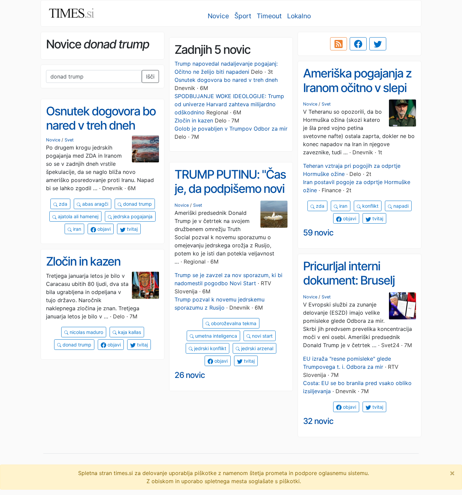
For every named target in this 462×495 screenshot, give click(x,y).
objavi (349, 218)
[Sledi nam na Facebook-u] (358, 44)
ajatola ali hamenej (77, 216)
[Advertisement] (102, 412)
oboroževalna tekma (233, 323)
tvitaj (377, 218)
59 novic (318, 233)
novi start (262, 336)
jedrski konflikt (209, 348)
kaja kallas (129, 332)
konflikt (369, 206)
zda (319, 206)
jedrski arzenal (256, 348)
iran (342, 206)
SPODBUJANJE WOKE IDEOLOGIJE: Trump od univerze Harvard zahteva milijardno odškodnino (229, 104)
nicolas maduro (85, 332)
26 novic (190, 375)
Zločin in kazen (194, 120)
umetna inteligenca (215, 336)
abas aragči (94, 204)
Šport (242, 16)
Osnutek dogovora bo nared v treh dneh (226, 79)
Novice (218, 16)
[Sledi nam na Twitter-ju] (377, 44)
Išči (150, 76)
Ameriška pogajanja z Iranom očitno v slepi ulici (357, 87)
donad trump (137, 204)
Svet (326, 104)
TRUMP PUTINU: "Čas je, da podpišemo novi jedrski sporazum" (230, 188)
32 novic (318, 421)
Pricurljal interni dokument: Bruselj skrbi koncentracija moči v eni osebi (351, 287)
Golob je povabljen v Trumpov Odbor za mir (231, 128)
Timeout (269, 16)
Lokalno (299, 16)
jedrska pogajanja (132, 216)
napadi (400, 206)
